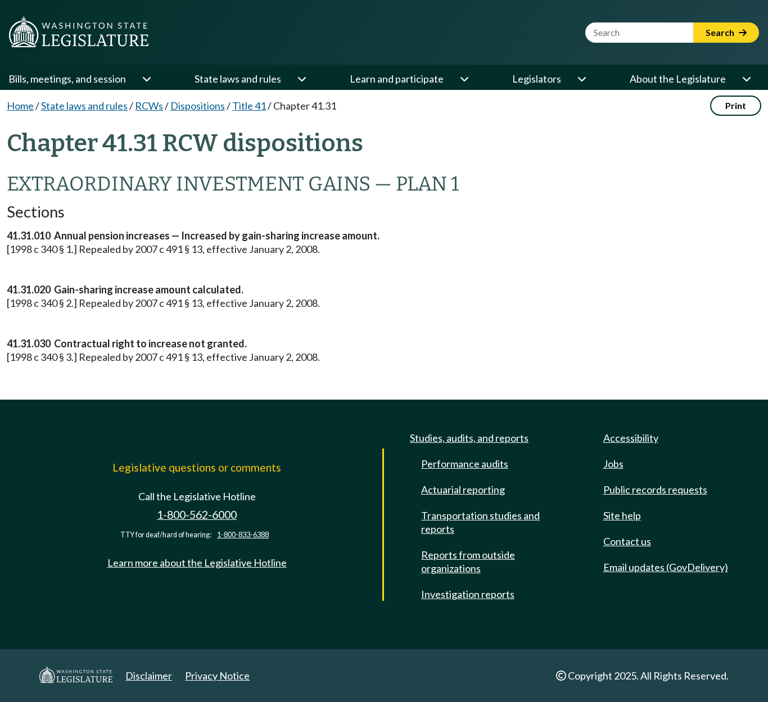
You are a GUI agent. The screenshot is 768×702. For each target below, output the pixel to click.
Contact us (627, 541)
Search (721, 32)
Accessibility (630, 438)
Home (20, 105)
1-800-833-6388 (243, 535)
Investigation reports (467, 594)
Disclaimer (148, 675)
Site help (622, 515)
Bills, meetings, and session (67, 79)
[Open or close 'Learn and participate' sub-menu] (464, 78)
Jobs (613, 464)
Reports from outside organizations (468, 561)
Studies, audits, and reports (469, 438)
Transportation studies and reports (480, 522)
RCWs (149, 105)
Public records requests (655, 489)
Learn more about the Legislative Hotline (197, 562)
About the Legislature (678, 79)
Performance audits (464, 464)
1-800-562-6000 (197, 514)
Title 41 (249, 105)
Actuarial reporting (463, 489)
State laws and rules (238, 79)
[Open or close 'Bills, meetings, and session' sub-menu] (146, 78)
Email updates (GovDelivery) (665, 567)
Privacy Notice (217, 675)
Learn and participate (397, 79)
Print (735, 105)
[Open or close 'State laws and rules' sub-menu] (301, 78)
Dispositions (197, 105)
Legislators (536, 79)
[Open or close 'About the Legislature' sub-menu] (746, 78)
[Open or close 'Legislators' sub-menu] (581, 78)
